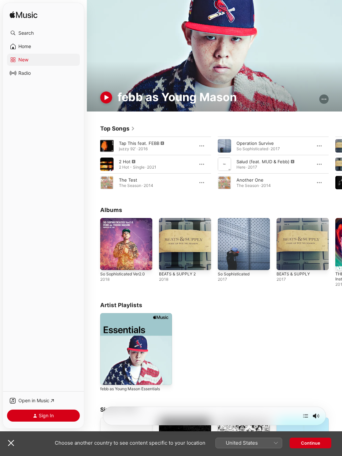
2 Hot (125, 161)
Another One (250, 180)
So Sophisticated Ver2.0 (122, 273)
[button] (43, 33)
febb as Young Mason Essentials (130, 388)
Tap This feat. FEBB (139, 143)
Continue (310, 443)
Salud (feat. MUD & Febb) (263, 161)
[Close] (11, 443)
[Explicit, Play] (107, 146)
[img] (23, 15)
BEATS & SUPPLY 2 (177, 273)
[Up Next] (306, 416)
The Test (128, 180)
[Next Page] (335, 164)
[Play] (106, 97)
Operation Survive (255, 143)
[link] (117, 128)
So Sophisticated (233, 273)
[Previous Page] (93, 164)
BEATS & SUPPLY (293, 273)
